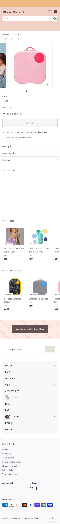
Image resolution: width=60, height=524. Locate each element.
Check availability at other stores (19, 137)
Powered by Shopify (31, 518)
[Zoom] (48, 84)
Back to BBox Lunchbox (32, 329)
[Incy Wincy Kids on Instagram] (31, 488)
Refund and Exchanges (11, 462)
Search (5, 449)
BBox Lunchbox (16, 271)
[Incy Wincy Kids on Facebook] (36, 488)
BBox (4, 38)
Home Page (6, 453)
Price (4, 96)
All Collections (8, 458)
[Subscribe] (50, 349)
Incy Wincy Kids (13, 11)
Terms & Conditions (10, 474)
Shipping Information (11, 466)
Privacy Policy (8, 470)
